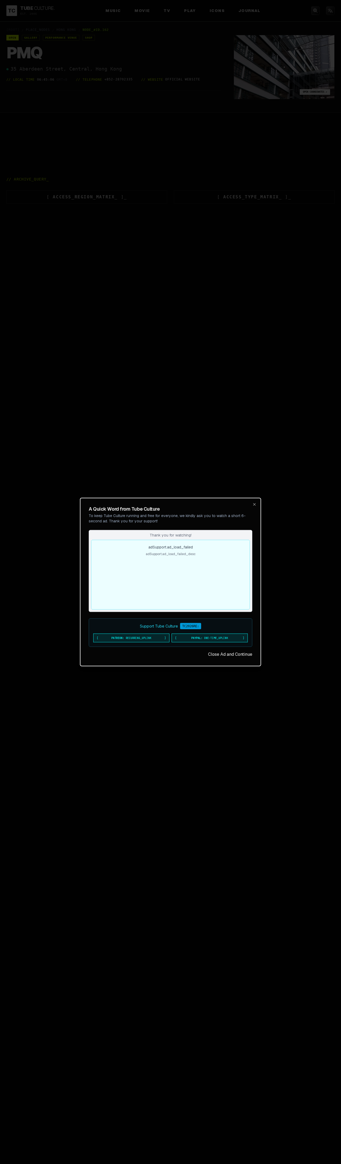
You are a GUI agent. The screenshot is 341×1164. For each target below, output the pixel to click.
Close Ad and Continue (230, 654)
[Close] (254, 504)
